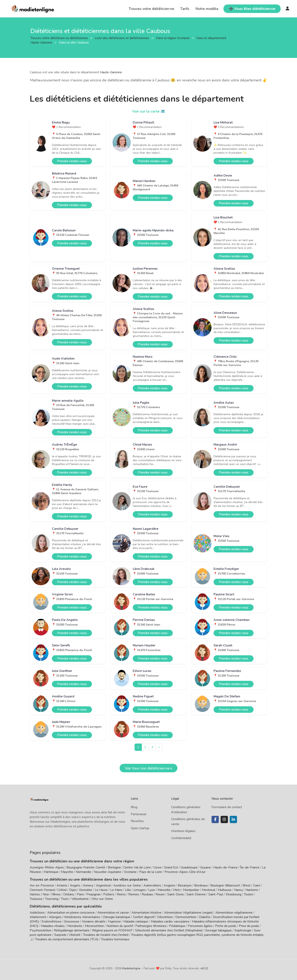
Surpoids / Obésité (67, 935)
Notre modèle (206, 8)
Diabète (204, 917)
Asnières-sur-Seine (127, 885)
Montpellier (191, 890)
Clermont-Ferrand (42, 890)
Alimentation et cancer (113, 912)
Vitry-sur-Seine (102, 899)
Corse (157, 867)
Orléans (68, 894)
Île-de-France (249, 867)
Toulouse (36, 899)
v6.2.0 (204, 968)
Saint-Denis (175, 894)
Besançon (185, 885)
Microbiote (75, 926)
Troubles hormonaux (115, 939)
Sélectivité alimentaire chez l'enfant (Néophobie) (169, 930)
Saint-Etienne (196, 894)
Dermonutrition (186, 917)
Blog (134, 807)
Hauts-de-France (225, 867)
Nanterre (251, 890)
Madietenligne (131, 968)
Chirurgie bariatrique (116, 917)
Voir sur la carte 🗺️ (148, 111)
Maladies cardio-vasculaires (170, 921)
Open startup (140, 828)
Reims (121, 894)
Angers (75, 885)
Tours (65, 899)
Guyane (205, 867)
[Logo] (33, 8)
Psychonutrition (40, 930)
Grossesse (71, 921)
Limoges (140, 890)
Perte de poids (225, 926)
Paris (80, 894)
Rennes (133, 894)
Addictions (37, 912)
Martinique (51, 872)
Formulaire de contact (227, 807)
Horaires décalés (93, 921)
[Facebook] (215, 819)
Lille (128, 890)
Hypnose (114, 921)
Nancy (238, 890)
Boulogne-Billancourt (225, 885)
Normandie (83, 872)
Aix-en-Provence (42, 885)
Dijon (73, 890)
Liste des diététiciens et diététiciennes (122, 38)
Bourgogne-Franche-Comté (85, 867)
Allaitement (38, 917)
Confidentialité (181, 838)
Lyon (151, 890)
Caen (256, 885)
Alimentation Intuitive (146, 912)
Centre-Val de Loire (137, 867)
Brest (247, 885)
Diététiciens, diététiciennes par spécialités (66, 906)
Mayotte (67, 872)
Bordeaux (201, 885)
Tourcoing (51, 899)
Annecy (88, 885)
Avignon (169, 885)
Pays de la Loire (150, 872)
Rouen (160, 894)
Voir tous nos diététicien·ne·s (148, 768)
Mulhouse (225, 890)
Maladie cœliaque (135, 921)
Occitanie (130, 872)
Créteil (62, 890)
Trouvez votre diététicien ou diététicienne (59, 38)
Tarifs (184, 8)
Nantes (35, 894)
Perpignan (93, 894)
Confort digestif (144, 917)
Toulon (248, 894)
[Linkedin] (233, 819)
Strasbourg (233, 894)
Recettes (137, 821)
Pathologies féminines (150, 926)
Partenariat (138, 814)
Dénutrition (165, 917)
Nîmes (56, 894)
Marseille (164, 890)
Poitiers (108, 894)
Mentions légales (183, 831)
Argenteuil (103, 885)
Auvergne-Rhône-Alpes (47, 867)
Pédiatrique (177, 926)
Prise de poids (249, 926)
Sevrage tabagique (218, 930)
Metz (176, 890)
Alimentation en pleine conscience (71, 912)
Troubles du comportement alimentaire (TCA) (66, 939)
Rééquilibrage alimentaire (72, 930)
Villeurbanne (80, 899)
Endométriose (51, 921)
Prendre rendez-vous (72, 161)
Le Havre (101, 890)
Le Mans (116, 890)
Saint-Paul (215, 894)
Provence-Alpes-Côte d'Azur (184, 872)
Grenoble (85, 890)
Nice (46, 894)
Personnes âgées (200, 926)
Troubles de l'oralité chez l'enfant (105, 935)
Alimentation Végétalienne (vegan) (188, 912)
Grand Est (171, 867)
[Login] (287, 8)
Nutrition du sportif (119, 926)
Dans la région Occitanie (173, 38)
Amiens (62, 885)
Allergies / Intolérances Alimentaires (74, 917)
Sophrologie (242, 930)
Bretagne (114, 867)
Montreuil (208, 890)
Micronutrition (94, 926)
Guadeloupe (189, 867)
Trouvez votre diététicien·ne (151, 8)
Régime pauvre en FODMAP (112, 930)
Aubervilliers (152, 885)
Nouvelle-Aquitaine (107, 872)
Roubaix (147, 894)
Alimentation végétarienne (234, 912)
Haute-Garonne (111, 72)
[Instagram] (224, 819)
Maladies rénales (53, 926)
